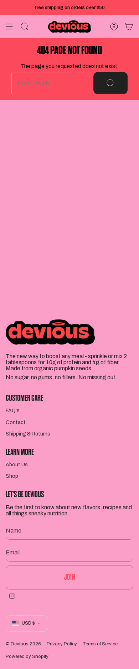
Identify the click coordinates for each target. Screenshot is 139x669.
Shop (12, 476)
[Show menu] (9, 26)
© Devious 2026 (23, 643)
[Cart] (129, 26)
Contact (16, 422)
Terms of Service (100, 643)
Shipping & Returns (28, 434)
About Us (17, 464)
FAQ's (13, 410)
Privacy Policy (62, 643)
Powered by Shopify (27, 656)
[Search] (110, 83)
